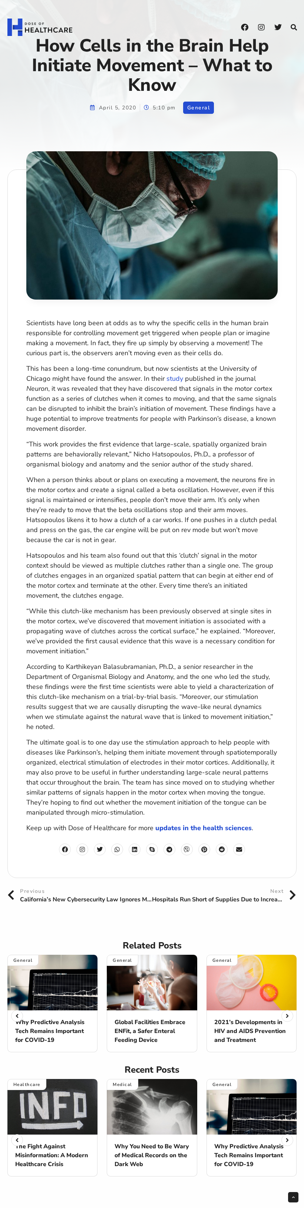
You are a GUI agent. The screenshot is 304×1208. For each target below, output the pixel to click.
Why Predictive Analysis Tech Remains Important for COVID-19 (50, 1031)
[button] (293, 27)
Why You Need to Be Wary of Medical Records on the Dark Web (152, 1155)
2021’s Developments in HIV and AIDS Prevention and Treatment (250, 1031)
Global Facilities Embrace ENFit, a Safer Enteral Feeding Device (150, 1031)
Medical (122, 1084)
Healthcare (26, 1084)
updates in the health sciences (203, 828)
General (198, 107)
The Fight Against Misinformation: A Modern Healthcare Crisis (51, 1155)
